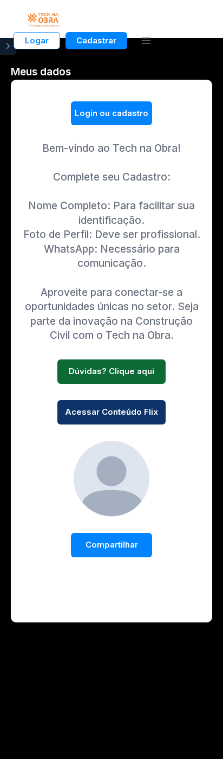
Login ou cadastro (111, 113)
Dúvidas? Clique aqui (111, 371)
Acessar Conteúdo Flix (111, 412)
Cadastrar (96, 40)
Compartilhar (112, 544)
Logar (37, 40)
